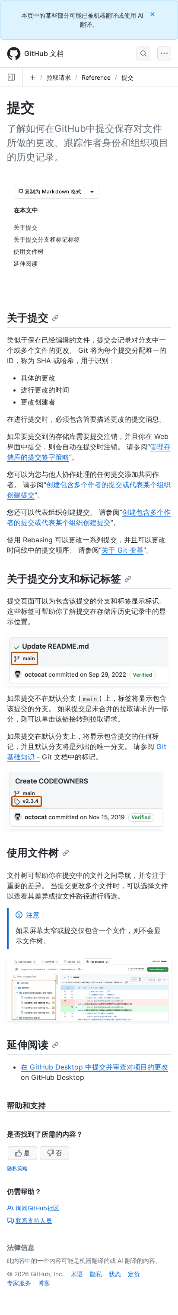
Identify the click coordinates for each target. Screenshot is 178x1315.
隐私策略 (17, 1168)
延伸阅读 (27, 1044)
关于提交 (27, 317)
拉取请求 (59, 77)
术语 (77, 1274)
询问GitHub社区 (37, 1208)
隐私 (96, 1274)
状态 (115, 1274)
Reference (96, 77)
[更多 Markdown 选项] (92, 192)
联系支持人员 (34, 1220)
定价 (134, 1274)
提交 (127, 77)
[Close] (153, 14)
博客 (44, 1283)
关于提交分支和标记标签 (64, 578)
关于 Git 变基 (122, 550)
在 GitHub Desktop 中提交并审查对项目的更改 (94, 1067)
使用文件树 (33, 852)
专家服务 (19, 1283)
